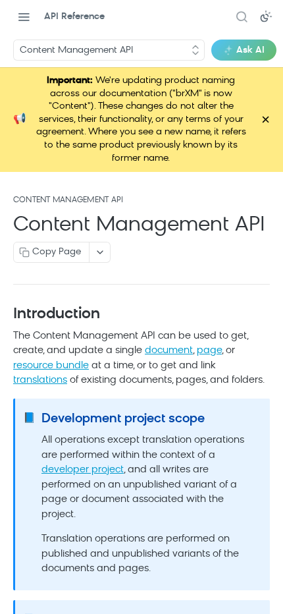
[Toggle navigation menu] (23, 16)
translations (40, 361)
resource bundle (51, 346)
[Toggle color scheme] (265, 16)
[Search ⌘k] (241, 16)
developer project (82, 450)
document (169, 331)
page (209, 331)
